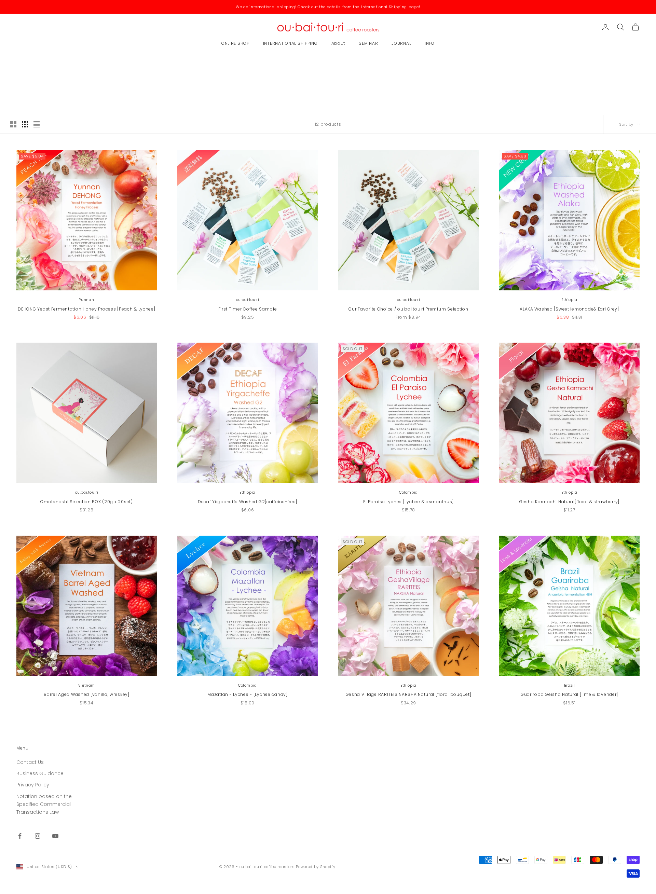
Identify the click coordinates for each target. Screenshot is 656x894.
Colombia (408, 492)
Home (21, 65)
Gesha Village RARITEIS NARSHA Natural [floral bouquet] (409, 694)
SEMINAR (368, 43)
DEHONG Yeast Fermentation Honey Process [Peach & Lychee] (86, 309)
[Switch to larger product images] (13, 124)
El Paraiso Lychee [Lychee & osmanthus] (408, 502)
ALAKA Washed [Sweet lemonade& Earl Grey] (569, 309)
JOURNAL (401, 43)
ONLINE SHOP (235, 43)
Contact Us (30, 762)
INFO (430, 43)
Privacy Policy (32, 784)
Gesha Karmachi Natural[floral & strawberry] (569, 502)
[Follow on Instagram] (37, 836)
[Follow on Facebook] (19, 836)
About (338, 43)
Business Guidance (40, 773)
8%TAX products (66, 65)
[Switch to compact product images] (36, 124)
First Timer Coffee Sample (247, 309)
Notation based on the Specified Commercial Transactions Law (44, 804)
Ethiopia (569, 299)
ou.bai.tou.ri (86, 492)
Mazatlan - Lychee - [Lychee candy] (247, 694)
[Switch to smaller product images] (25, 124)
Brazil (569, 685)
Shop (38, 65)
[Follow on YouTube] (55, 836)
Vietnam (86, 685)
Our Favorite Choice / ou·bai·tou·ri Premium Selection (408, 309)
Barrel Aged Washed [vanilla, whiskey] (86, 694)
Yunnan (86, 299)
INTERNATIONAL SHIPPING (290, 43)
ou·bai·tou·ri (247, 299)
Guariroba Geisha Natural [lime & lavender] (569, 694)
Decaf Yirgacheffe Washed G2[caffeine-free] (247, 502)
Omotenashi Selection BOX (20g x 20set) (86, 502)
